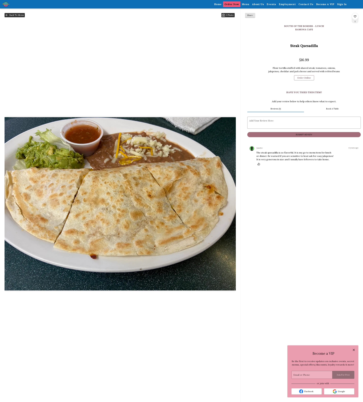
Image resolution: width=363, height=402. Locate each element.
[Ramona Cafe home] (15, 4)
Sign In (342, 4)
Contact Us (305, 4)
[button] (15, 15)
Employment (287, 4)
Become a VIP (325, 4)
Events (271, 4)
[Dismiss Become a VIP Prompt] (353, 350)
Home (218, 4)
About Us (258, 4)
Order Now (231, 4)
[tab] (275, 108)
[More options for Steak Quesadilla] (355, 16)
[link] (304, 77)
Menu (245, 4)
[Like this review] (259, 164)
